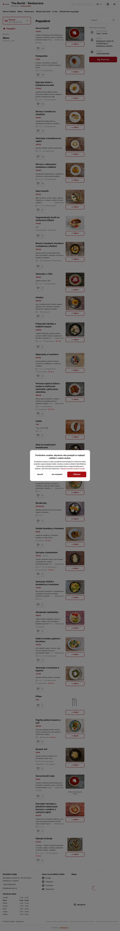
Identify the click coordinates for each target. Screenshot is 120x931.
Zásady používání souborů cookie (73, 469)
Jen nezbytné (56, 474)
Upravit (40, 474)
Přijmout (76, 474)
